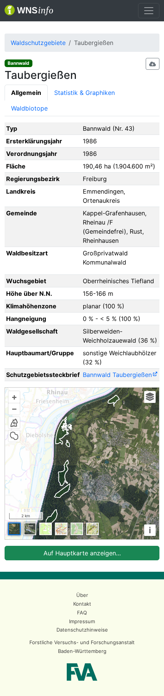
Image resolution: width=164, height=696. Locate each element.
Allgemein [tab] (26, 92)
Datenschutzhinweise (82, 630)
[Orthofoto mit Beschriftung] (30, 529)
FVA (82, 672)
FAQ (82, 612)
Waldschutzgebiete (38, 43)
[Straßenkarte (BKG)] (61, 529)
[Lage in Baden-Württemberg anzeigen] (14, 422)
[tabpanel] (82, 341)
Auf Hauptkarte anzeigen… (82, 553)
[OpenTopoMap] (92, 529)
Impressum (82, 621)
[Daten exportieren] (152, 64)
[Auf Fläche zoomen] (14, 436)
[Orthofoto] (14, 529)
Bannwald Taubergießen (117, 374)
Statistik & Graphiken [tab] (84, 92)
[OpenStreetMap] (77, 529)
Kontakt (82, 604)
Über (82, 595)
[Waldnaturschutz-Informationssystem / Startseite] (29, 10)
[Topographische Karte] (45, 529)
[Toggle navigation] (148, 10)
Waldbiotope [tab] (29, 108)
